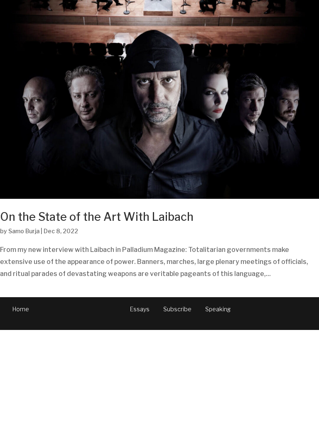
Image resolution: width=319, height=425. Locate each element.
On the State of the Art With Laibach (97, 217)
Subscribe (177, 309)
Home (20, 309)
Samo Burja (23, 230)
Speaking (218, 309)
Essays (140, 309)
